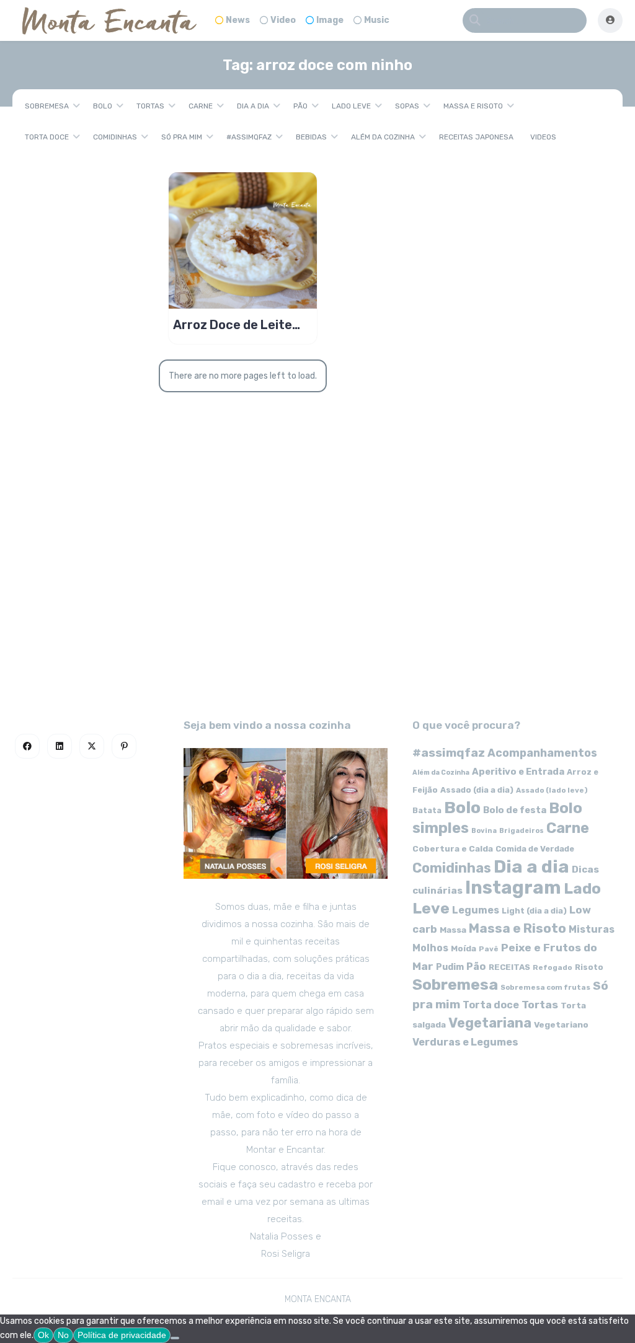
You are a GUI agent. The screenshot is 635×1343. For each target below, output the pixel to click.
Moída (463, 948)
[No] (175, 1338)
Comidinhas (115, 137)
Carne (201, 106)
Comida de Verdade (534, 848)
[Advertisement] (318, 592)
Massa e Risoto (473, 106)
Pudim (450, 967)
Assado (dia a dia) (476, 790)
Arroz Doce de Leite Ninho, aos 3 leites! (232, 324)
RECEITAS (509, 967)
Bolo (102, 106)
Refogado (552, 967)
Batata (427, 810)
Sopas (407, 106)
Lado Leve (351, 106)
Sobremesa (47, 106)
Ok (43, 1335)
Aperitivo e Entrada (518, 771)
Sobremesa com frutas (545, 987)
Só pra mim (181, 137)
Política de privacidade (122, 1335)
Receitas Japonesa (476, 137)
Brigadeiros (521, 831)
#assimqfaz (249, 137)
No (63, 1335)
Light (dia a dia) (534, 910)
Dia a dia (253, 106)
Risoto (589, 967)
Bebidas (311, 137)
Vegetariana (489, 1023)
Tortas (150, 106)
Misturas (592, 929)
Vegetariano (561, 1024)
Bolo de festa (514, 810)
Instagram (513, 887)
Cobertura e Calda (452, 848)
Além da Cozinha (383, 137)
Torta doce (47, 137)
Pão (300, 106)
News (238, 20)
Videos (543, 137)
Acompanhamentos (542, 752)
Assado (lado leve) (552, 790)
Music (376, 20)
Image (330, 20)
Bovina (484, 831)
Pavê (489, 949)
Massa (453, 930)
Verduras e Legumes (465, 1042)
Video (283, 20)
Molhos (430, 948)
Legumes (475, 910)
